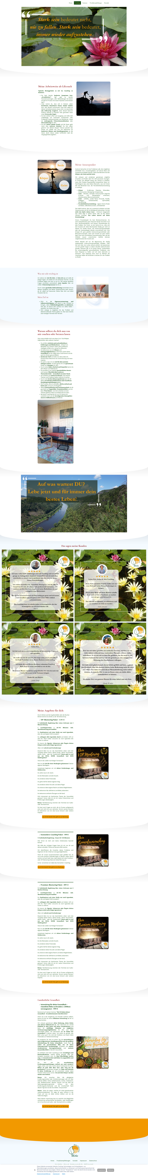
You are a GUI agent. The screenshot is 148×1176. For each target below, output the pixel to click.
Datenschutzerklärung (43, 1174)
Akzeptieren (101, 1170)
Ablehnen (110, 1170)
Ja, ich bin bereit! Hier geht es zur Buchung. (55, 817)
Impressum (56, 1174)
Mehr (63, 1174)
